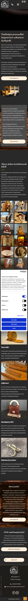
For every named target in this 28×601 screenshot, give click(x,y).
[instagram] (25, 2)
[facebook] (22, 2)
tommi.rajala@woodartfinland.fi (15, 586)
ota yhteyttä (13, 538)
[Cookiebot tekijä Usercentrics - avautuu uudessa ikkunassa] (20, 272)
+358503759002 (16, 584)
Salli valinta (14, 324)
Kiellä (14, 328)
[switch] (24, 301)
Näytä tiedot (20, 315)
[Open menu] (18, 4)
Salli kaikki (14, 320)
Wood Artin (6, 109)
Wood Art (3, 45)
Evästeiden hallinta (14, 599)
